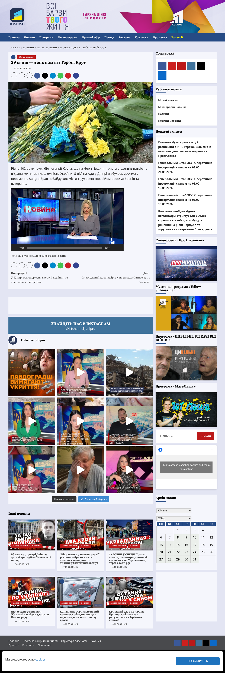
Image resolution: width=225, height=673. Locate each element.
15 (178, 545)
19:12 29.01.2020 (22, 68)
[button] (214, 37)
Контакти (141, 37)
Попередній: (39, 277)
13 (161, 545)
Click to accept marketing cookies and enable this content (186, 467)
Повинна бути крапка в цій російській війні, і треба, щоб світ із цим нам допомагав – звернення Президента (184, 149)
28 (169, 559)
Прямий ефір (91, 37)
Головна (14, 37)
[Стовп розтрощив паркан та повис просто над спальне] (80, 421)
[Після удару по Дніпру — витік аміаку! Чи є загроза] (80, 469)
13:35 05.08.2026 (70, 624)
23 (186, 552)
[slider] (64, 248)
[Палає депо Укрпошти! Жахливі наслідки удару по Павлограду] (31, 592)
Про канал (160, 37)
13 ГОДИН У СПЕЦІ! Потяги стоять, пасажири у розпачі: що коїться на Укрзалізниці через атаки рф (128, 559)
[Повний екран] (119, 247)
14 (169, 545)
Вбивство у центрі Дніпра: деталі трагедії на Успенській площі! (31, 557)
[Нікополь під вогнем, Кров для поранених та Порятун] (129, 421)
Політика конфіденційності (40, 641)
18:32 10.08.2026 (119, 567)
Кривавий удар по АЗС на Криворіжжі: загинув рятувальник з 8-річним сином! (126, 616)
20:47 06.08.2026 (21, 621)
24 (194, 552)
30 (186, 559)
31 (194, 559)
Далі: (116, 277)
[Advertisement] (72, 305)
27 (161, 559)
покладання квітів (55, 255)
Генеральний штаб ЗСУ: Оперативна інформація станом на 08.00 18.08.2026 (185, 199)
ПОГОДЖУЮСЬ (198, 661)
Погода (109, 37)
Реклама (124, 37)
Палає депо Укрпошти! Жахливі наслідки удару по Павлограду (30, 614)
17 (194, 545)
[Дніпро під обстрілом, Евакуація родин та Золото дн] (31, 469)
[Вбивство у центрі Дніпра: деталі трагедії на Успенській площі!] (31, 535)
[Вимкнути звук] (113, 247)
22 (178, 552)
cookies (40, 659)
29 (178, 559)
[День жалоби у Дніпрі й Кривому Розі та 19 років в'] (80, 372)
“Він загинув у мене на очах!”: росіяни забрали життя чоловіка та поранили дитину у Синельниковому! (80, 559)
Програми (46, 37)
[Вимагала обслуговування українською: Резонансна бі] (129, 469)
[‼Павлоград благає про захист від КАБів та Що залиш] (31, 372)
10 (194, 537)
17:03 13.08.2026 (21, 564)
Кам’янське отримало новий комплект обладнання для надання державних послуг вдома (79, 616)
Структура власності (74, 641)
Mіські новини (26, 57)
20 (161, 552)
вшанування (25, 255)
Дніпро (38, 255)
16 (186, 545)
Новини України (169, 120)
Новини (29, 37)
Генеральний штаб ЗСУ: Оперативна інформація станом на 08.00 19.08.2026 (185, 183)
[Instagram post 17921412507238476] (129, 372)
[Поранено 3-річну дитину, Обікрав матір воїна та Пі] (31, 421)
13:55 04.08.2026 (119, 624)
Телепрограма (67, 37)
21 (169, 552)
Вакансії (177, 37)
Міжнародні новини (172, 107)
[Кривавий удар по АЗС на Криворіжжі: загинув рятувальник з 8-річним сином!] (129, 592)
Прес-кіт (13, 645)
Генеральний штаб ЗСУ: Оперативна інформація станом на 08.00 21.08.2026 (185, 167)
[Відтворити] (15, 247)
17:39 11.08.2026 (70, 567)
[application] (67, 219)
